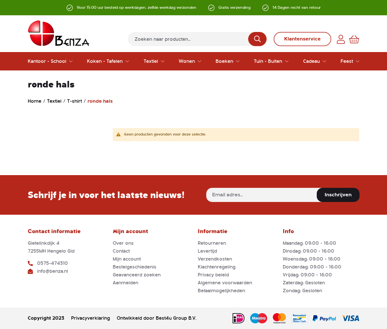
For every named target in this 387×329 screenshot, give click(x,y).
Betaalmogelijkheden (221, 290)
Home (35, 101)
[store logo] (59, 33)
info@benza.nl (52, 271)
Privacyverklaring (90, 318)
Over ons (123, 243)
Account (341, 39)
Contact (121, 251)
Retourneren (212, 243)
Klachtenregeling (216, 267)
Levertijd (207, 251)
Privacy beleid (213, 275)
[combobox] (197, 39)
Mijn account (127, 259)
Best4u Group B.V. (176, 318)
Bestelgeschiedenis (134, 267)
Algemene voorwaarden (225, 282)
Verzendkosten (215, 259)
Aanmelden (125, 282)
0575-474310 (52, 263)
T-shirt (75, 101)
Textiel (55, 101)
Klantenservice (302, 39)
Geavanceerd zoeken (137, 275)
